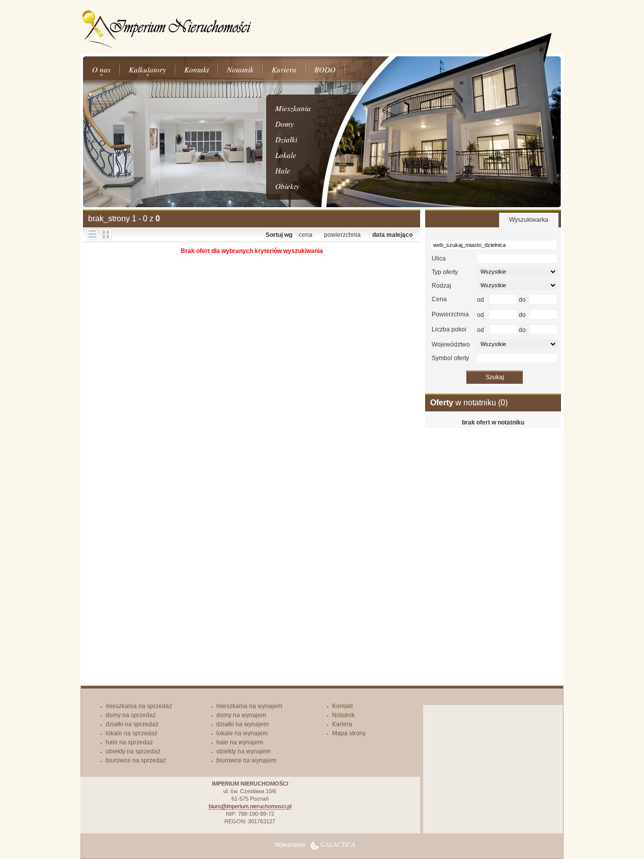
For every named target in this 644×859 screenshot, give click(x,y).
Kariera (284, 69)
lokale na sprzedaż (131, 733)
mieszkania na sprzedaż (139, 706)
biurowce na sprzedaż (136, 760)
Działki (286, 139)
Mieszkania (293, 108)
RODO (325, 69)
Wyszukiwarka (528, 219)
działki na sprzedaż (132, 724)
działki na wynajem (242, 724)
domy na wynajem (241, 715)
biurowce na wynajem (246, 760)
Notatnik (240, 69)
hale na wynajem (239, 742)
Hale (282, 170)
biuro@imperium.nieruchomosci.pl (250, 806)
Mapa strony (349, 733)
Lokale (285, 155)
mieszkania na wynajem (249, 706)
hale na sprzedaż (129, 742)
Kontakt (196, 69)
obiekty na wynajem (243, 751)
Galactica (338, 844)
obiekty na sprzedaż (133, 751)
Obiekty (287, 186)
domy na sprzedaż (131, 715)
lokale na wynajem (242, 733)
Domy (284, 124)
